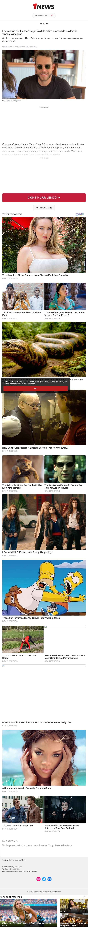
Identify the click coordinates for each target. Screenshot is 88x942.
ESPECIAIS (12, 841)
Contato (5, 860)
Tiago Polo (54, 845)
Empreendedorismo (16, 845)
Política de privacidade (17, 860)
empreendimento (37, 845)
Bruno (35, 47)
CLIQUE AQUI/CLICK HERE (28, 871)
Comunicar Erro (42, 208)
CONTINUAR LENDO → (44, 197)
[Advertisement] (44, 124)
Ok (35, 388)
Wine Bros (66, 845)
